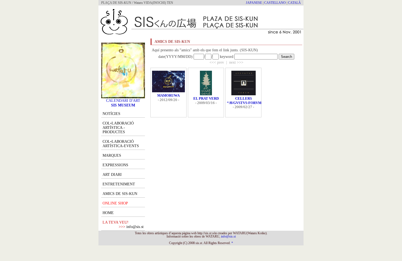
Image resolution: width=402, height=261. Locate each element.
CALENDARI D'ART (123, 100)
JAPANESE (254, 3)
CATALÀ (294, 3)
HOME (108, 213)
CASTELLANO (275, 3)
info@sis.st (135, 227)
